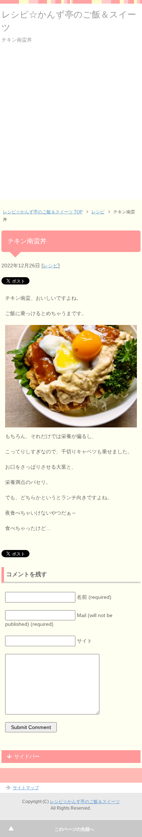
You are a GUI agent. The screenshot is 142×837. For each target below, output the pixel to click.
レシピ (50, 265)
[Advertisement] (71, 128)
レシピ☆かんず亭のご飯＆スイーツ (85, 801)
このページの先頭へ (74, 829)
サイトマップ (26, 787)
